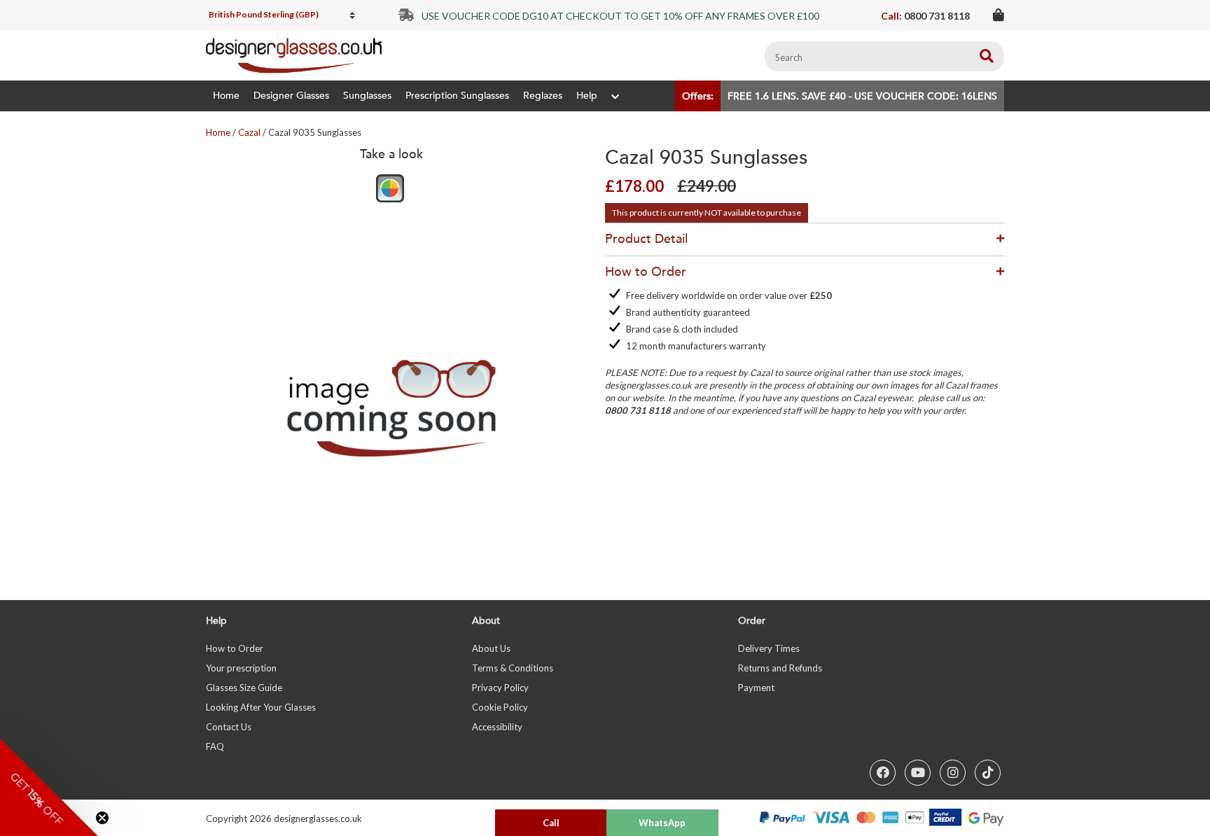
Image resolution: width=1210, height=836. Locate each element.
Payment (756, 687)
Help (586, 95)
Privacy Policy (500, 687)
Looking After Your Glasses (261, 707)
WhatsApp (662, 822)
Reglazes (542, 95)
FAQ (215, 746)
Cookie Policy (500, 707)
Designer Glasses (291, 95)
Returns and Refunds (780, 668)
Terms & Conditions (512, 668)
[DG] (294, 56)
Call (551, 822)
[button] (49, 787)
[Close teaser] (102, 818)
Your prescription (241, 668)
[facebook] (883, 773)
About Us (491, 648)
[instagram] (953, 773)
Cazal (249, 132)
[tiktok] (988, 773)
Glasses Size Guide (244, 687)
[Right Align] (987, 56)
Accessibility (497, 726)
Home (226, 95)
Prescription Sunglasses (457, 95)
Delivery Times (769, 648)
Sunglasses (367, 95)
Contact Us (228, 726)
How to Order (234, 648)
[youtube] (918, 773)
